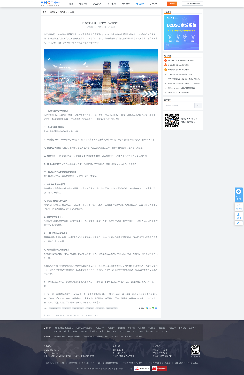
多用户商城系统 (74, 336)
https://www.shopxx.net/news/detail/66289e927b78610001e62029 (74, 315)
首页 (71, 3)
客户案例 (112, 3)
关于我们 (154, 3)
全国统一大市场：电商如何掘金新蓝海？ (180, 88)
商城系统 (109, 38)
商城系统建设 (78, 308)
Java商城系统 (59, 336)
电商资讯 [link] (53, 12)
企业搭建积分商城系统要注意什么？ (178, 74)
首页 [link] (44, 12)
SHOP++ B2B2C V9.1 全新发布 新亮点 (179, 60)
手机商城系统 (102, 336)
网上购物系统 (126, 336)
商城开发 (66, 308)
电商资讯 (140, 3)
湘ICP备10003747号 (124, 368)
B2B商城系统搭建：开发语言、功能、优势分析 (182, 79)
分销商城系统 (89, 336)
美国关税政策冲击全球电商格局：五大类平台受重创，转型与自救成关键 (183, 83)
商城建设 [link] (63, 12)
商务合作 (126, 3)
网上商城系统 (111, 308)
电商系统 (83, 3)
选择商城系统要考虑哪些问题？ (177, 65)
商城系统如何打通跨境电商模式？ (178, 70)
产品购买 (97, 3)
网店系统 (100, 308)
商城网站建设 (54, 308)
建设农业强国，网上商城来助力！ (178, 93)
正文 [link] (72, 12)
